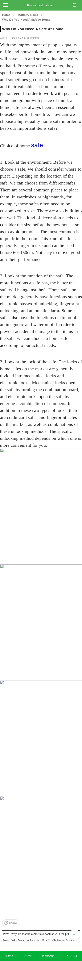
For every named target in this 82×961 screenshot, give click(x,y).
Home (6, 14)
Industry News (27, 14)
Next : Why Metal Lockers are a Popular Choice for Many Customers (41, 940)
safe (37, 144)
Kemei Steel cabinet (40, 5)
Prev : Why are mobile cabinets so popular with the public (38, 934)
